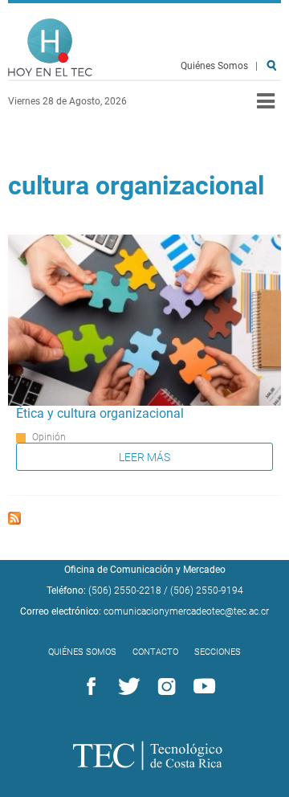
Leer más (144, 457)
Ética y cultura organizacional (100, 413)
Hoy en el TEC (50, 47)
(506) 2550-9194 (206, 590)
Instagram (163, 687)
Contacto (155, 652)
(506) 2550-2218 (124, 590)
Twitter (126, 687)
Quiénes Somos (214, 66)
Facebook (88, 687)
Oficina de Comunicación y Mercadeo (145, 569)
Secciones (217, 652)
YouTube (201, 687)
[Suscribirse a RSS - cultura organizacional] (14, 520)
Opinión (49, 437)
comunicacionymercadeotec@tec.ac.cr (186, 611)
